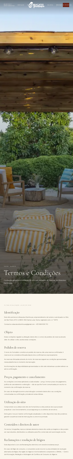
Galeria (50, 5)
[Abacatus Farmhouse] (36, 5)
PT (56, 5)
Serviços (21, 5)
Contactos (60, 5)
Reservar (67, 5)
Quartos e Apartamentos (9, 5)
